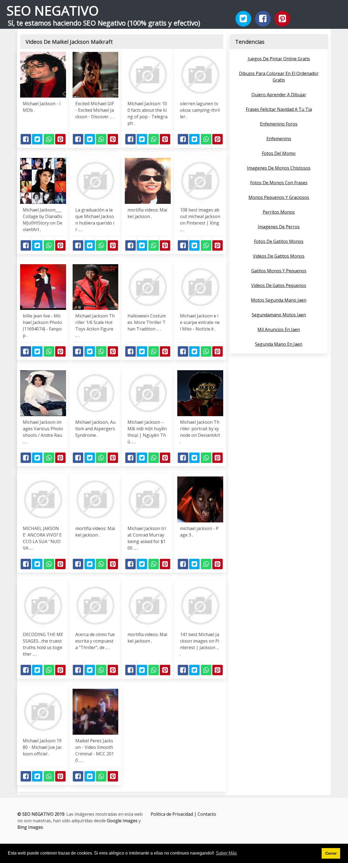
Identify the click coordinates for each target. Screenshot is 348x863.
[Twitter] (243, 19)
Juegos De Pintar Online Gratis (279, 59)
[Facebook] (263, 19)
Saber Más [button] (226, 853)
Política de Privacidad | (174, 814)
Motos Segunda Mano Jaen (278, 300)
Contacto (207, 814)
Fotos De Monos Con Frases (278, 183)
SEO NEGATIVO (53, 10)
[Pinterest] (282, 19)
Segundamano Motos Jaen (279, 315)
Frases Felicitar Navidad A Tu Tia (279, 109)
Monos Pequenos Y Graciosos (278, 197)
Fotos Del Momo (279, 153)
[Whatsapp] (49, 139)
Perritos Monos (279, 212)
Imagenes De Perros (279, 227)
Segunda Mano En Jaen (278, 344)
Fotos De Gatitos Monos (278, 241)
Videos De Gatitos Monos (278, 256)
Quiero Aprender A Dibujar (278, 95)
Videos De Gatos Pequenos (278, 285)
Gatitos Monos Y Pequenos (278, 271)
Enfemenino (278, 139)
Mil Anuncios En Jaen (278, 329)
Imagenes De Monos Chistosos (278, 168)
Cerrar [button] (331, 853)
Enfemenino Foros (278, 124)
